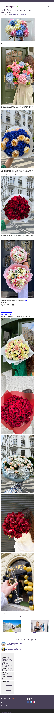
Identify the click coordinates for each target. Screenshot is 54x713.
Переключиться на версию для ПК (7, 712)
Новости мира (9, 690)
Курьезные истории (6, 663)
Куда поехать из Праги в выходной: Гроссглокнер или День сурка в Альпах (11, 633)
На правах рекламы (6, 15)
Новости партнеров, (13, 14)
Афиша (8, 657)
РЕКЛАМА (2, 704)
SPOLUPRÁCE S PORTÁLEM (5, 705)
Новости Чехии (24, 14)
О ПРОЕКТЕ (3, 700)
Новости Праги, (19, 14)
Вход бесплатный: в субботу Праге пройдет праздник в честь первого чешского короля (7, 687)
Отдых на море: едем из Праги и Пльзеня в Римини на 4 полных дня (7, 678)
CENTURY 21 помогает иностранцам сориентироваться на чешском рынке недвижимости (39, 633)
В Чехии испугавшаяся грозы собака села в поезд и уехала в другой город (7, 665)
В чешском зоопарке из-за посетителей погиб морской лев (7, 670)
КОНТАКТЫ (3, 702)
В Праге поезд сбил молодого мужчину (7, 674)
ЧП (7, 672)
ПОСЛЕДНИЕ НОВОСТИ (6, 654)
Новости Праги (9, 668)
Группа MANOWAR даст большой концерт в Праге (7, 683)
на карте (25, 300)
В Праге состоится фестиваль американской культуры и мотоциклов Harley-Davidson (7, 659)
